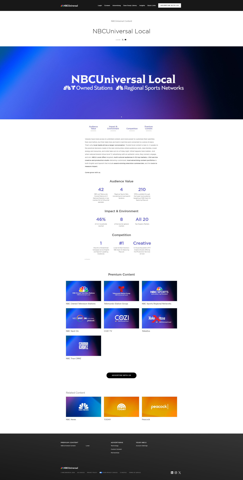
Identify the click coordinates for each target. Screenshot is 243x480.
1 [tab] (121, 117)
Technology (114, 445)
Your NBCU (141, 442)
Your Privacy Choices (110, 472)
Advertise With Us (170, 5)
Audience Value (93, 128)
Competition (132, 129)
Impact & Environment (113, 128)
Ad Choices (81, 472)
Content (107, 5)
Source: (88, 259)
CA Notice (123, 472)
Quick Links (151, 5)
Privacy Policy (92, 472)
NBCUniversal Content (121, 21)
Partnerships (115, 452)
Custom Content (116, 449)
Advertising (116, 5)
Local (87, 445)
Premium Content (149, 128)
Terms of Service (135, 472)
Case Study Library (130, 5)
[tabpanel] (121, 82)
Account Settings (142, 445)
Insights (142, 5)
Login (100, 5)
